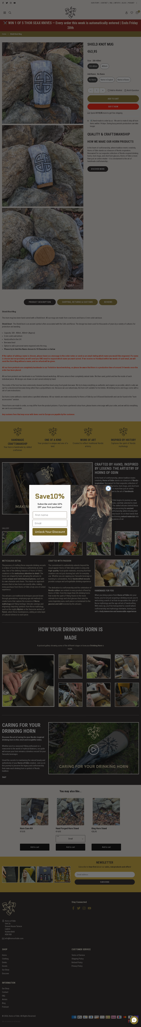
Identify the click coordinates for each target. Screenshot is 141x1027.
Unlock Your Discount (50, 532)
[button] (134, 1020)
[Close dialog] (108, 488)
